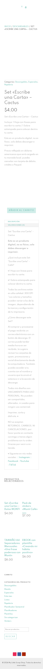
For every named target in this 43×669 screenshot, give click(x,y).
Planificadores (10, 610)
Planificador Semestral (14, 607)
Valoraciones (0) (16, 225)
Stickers (7, 621)
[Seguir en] (28, 654)
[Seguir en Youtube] (24, 654)
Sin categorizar (11, 617)
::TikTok (12, 465)
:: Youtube (24, 461)
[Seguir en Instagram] (15, 654)
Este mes (8, 596)
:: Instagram (23, 457)
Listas (7, 600)
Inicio (7, 26)
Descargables (21, 26)
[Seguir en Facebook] (19, 654)
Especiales (33, 82)
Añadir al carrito (21, 210)
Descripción (14, 221)
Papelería (8, 85)
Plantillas (8, 614)
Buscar (10, 637)
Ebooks (7, 589)
